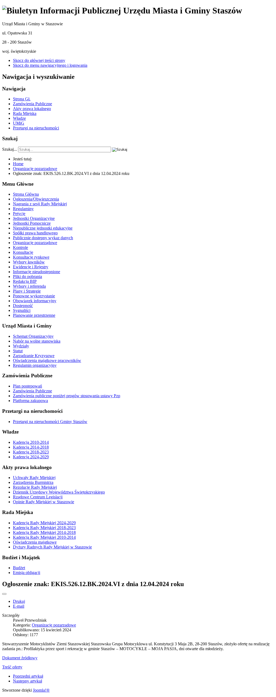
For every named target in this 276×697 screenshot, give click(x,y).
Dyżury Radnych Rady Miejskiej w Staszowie (52, 547)
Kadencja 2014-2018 (31, 447)
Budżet (19, 567)
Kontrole (20, 247)
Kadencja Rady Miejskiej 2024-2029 (44, 522)
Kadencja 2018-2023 (31, 452)
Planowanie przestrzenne (34, 315)
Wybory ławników (29, 262)
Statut (18, 350)
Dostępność (23, 305)
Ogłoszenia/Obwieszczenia (36, 199)
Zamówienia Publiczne (32, 103)
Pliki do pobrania (27, 276)
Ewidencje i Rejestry (30, 267)
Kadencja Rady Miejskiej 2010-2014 (44, 537)
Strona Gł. (21, 99)
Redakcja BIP (25, 281)
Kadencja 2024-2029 (31, 457)
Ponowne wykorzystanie (34, 296)
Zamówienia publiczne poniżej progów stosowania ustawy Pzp (66, 395)
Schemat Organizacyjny (33, 336)
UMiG (18, 123)
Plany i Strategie (27, 291)
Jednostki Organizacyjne (34, 218)
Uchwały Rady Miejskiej (34, 477)
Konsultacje (23, 252)
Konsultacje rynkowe (31, 257)
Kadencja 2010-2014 (31, 442)
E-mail (18, 606)
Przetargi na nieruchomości (36, 128)
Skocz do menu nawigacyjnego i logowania (50, 65)
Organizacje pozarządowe (35, 242)
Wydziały (21, 346)
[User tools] (4, 594)
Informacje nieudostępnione (36, 271)
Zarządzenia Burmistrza (33, 482)
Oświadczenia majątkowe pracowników (47, 360)
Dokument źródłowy (19, 658)
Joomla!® (41, 690)
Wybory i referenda (29, 286)
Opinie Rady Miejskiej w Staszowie (43, 501)
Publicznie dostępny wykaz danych (43, 237)
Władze (19, 118)
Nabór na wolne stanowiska (36, 341)
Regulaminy (23, 208)
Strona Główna (26, 194)
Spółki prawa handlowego (35, 233)
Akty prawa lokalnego (32, 108)
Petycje (19, 213)
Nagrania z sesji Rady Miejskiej (40, 204)
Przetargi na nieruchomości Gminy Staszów (50, 421)
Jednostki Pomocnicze (32, 223)
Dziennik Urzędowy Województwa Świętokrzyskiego (59, 492)
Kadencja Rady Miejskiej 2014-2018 (44, 532)
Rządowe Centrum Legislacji (38, 497)
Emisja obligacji (26, 572)
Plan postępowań (27, 386)
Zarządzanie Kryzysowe (33, 355)
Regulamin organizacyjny (35, 365)
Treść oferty (12, 667)
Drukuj (19, 601)
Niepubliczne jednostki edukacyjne (43, 228)
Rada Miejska (24, 113)
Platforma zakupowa (30, 400)
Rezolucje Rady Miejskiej (35, 487)
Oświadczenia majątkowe (35, 542)
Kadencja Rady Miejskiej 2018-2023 (44, 527)
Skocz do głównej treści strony (39, 60)
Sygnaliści (21, 310)
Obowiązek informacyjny (34, 300)
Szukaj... (9, 149)
